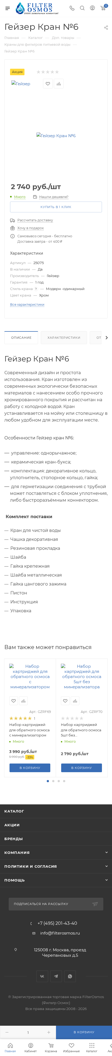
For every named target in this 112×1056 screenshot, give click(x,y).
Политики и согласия (30, 866)
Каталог (14, 811)
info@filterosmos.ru (60, 933)
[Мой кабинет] (92, 8)
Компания (17, 852)
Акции (12, 825)
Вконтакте (42, 976)
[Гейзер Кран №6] (56, 135)
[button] (48, 781)
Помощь (14, 880)
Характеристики (64, 338)
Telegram (56, 976)
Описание (21, 338)
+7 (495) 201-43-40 (57, 923)
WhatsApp (70, 976)
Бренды (13, 839)
